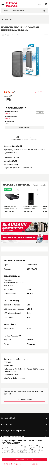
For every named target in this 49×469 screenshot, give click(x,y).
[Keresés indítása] (44, 10)
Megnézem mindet (39, 185)
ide (37, 452)
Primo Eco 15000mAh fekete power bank (10, 208)
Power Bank (8, 19)
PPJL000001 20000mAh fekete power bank (30, 208)
